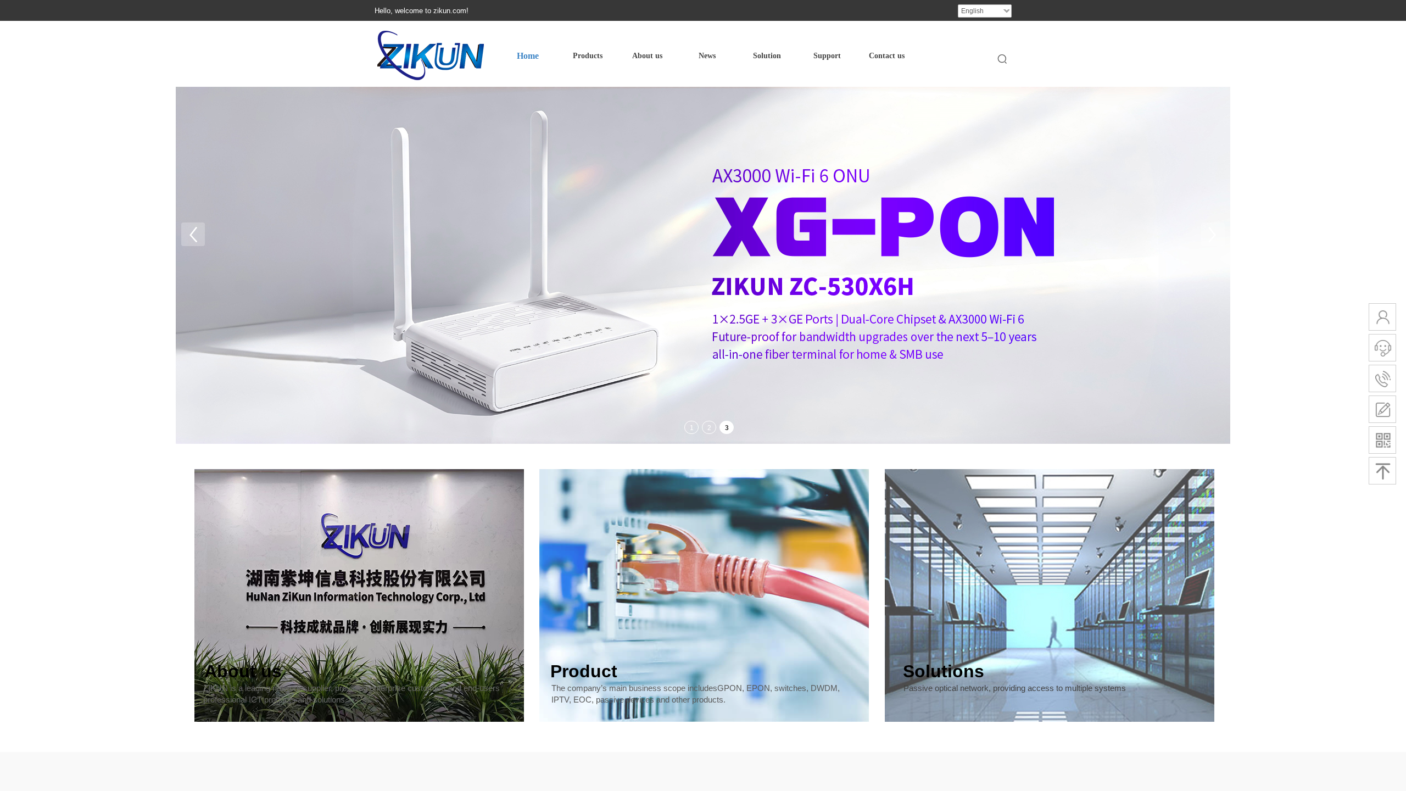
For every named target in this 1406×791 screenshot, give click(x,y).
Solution (767, 56)
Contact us (887, 56)
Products (587, 56)
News (707, 56)
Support (827, 56)
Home (528, 55)
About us (647, 56)
